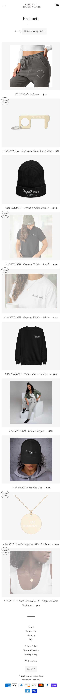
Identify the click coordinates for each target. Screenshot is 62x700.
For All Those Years (34, 676)
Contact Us (31, 631)
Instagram (32, 661)
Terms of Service (31, 650)
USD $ (29, 668)
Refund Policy (31, 646)
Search (31, 627)
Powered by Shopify (31, 679)
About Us (31, 635)
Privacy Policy (31, 654)
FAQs (31, 639)
